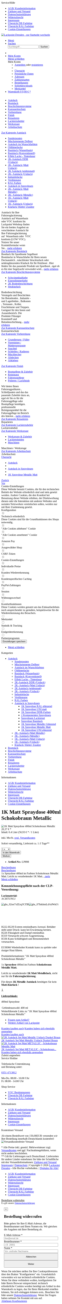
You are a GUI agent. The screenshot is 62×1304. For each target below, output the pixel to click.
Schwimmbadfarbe (18, 277)
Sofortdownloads (23, 85)
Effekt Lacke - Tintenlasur (21, 156)
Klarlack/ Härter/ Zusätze (21, 206)
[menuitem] (34, 8)
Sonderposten (15, 138)
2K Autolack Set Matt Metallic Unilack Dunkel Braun (29, 1040)
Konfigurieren (19, 1301)
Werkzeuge (14, 768)
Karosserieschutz (17, 753)
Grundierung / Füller (18, 339)
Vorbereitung (14, 756)
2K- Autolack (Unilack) (20, 174)
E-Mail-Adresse (13, 1235)
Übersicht (20, 70)
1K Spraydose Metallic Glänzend (38, 724)
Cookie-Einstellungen (19, 29)
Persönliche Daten (24, 73)
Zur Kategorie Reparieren (14, 419)
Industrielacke (15, 177)
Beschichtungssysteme (19, 750)
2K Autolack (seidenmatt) (21, 171)
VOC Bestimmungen (19, 1092)
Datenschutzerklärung (19, 14)
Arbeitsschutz (15, 771)
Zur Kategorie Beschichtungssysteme (20, 272)
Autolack (13, 658)
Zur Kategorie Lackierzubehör (17, 425)
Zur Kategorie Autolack (13, 132)
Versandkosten (9, 1150)
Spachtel (12, 348)
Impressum (13, 20)
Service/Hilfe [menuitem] (18, 16)
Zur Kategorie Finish (12, 366)
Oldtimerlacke (15, 147)
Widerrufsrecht (15, 17)
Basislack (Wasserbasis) (20, 150)
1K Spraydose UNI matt (34, 709)
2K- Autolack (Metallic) (20, 194)
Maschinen (13, 442)
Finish (11, 759)
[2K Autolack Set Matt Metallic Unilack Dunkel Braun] (30, 1037)
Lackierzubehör (16, 765)
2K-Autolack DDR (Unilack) (30, 682)
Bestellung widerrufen (12, 1200)
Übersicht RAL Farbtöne (21, 26)
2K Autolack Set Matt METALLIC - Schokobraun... (28, 1049)
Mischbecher (14, 354)
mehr (47, 876)
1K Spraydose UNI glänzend (36, 730)
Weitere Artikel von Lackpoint (24, 1022)
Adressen (19, 76)
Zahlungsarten (22, 79)
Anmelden (20, 64)
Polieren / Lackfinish (19, 380)
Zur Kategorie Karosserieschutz (17, 328)
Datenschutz (21, 1165)
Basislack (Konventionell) (21, 153)
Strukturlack (14, 286)
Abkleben (13, 360)
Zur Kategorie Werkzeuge (14, 431)
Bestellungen (21, 82)
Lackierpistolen (16, 439)
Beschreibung (8, 867)
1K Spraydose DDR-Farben (36, 712)
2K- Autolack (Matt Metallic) (30, 733)
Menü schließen (16, 58)
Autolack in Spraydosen (20, 186)
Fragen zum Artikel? (18, 1019)
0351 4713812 (9, 1072)
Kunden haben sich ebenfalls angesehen (22, 1052)
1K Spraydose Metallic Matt (36, 727)
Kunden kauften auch (12, 1028)
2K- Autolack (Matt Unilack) (30, 685)
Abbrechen (31, 1257)
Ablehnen (6, 1301)
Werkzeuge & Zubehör (20, 436)
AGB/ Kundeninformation (22, 8)
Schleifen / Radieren (18, 351)
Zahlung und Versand (19, 11)
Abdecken (13, 357)
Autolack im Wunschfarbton (22, 144)
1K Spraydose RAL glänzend (36, 706)
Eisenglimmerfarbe (18, 280)
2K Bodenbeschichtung (20, 283)
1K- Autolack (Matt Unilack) (30, 739)
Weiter (31, 1264)
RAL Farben (14, 183)
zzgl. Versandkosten (24, 837)
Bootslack (13, 748)
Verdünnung (14, 180)
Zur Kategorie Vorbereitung (15, 334)
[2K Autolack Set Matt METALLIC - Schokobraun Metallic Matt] (31, 1046)
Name (8, 1248)
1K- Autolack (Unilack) (20, 203)
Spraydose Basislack (32, 721)
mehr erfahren (14, 248)
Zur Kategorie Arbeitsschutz (16, 451)
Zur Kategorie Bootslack (14, 251)
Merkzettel (20, 88)
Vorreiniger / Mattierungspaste (17, 344)
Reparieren (13, 762)
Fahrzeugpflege (16, 377)
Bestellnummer (13, 1241)
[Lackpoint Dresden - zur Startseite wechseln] (25, 34)
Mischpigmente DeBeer (20, 141)
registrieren (37, 64)
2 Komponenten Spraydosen (36, 715)
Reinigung (13, 374)
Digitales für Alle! (49, 1168)
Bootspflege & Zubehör (20, 371)
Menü (11, 40)
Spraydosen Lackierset (33, 718)
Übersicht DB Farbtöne (20, 23)
